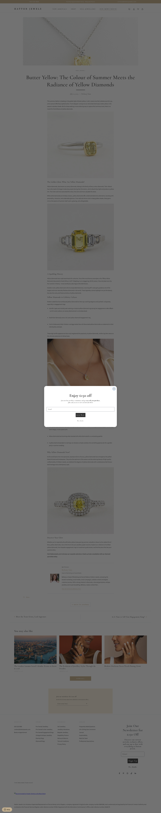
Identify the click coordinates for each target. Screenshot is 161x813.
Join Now (81, 415)
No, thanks (80, 420)
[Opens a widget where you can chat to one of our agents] (7, 809)
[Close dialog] (114, 388)
